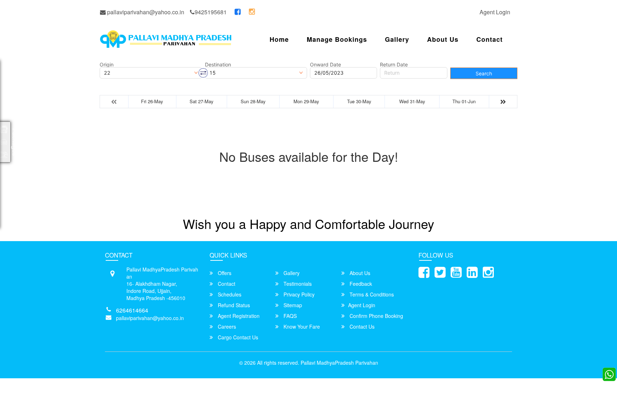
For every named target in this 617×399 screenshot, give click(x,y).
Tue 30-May (359, 101)
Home (279, 39)
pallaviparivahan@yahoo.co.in (145, 12)
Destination (218, 64)
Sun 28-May (253, 101)
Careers (226, 326)
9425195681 (211, 12)
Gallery (397, 39)
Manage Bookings (337, 39)
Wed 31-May (412, 101)
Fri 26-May (152, 101)
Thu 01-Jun (464, 101)
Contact (489, 39)
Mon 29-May (306, 101)
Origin (107, 64)
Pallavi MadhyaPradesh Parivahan (339, 362)
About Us (442, 39)
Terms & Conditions (371, 294)
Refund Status (233, 305)
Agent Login (495, 12)
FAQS (289, 315)
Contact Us (361, 326)
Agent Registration (238, 315)
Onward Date (325, 64)
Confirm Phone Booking (375, 315)
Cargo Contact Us (237, 337)
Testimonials (297, 283)
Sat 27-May (202, 101)
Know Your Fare (301, 326)
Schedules (228, 294)
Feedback (360, 283)
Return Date (394, 64)
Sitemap (292, 305)
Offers (223, 272)
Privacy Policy (298, 294)
